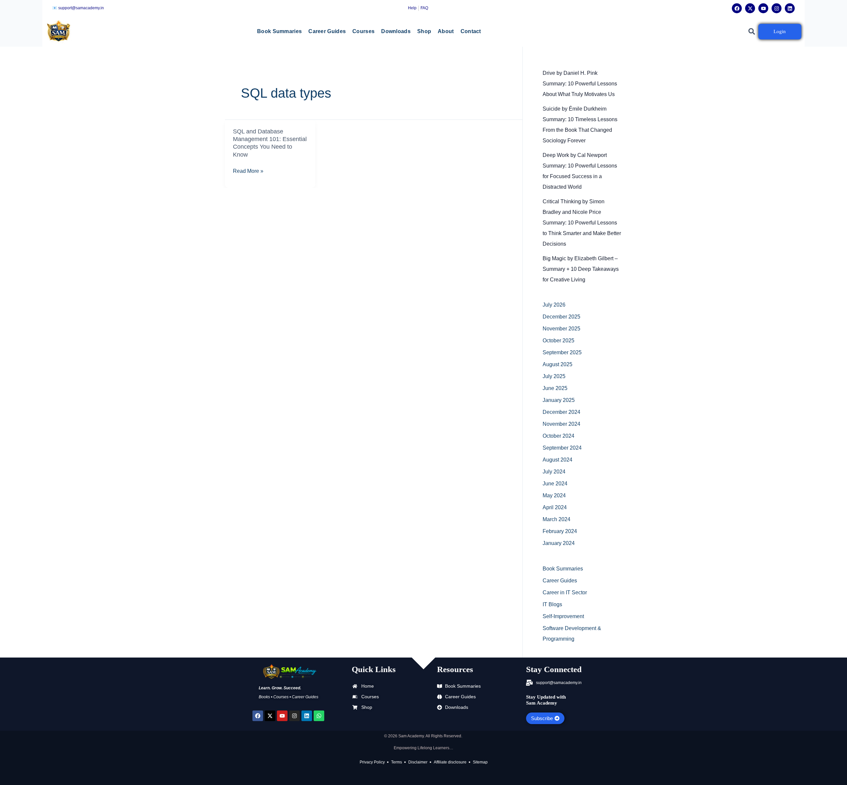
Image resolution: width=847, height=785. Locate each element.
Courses (363, 31)
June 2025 (555, 388)
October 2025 (558, 340)
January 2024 (559, 543)
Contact (471, 31)
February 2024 (560, 531)
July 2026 (554, 305)
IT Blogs (552, 604)
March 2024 (556, 519)
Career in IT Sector (565, 592)
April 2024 (555, 507)
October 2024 (558, 436)
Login (780, 31)
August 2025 (557, 364)
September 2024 (562, 448)
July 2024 (554, 471)
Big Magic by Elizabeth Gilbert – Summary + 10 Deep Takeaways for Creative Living (581, 269)
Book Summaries (279, 31)
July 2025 (554, 376)
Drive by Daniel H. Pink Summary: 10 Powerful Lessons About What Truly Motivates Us (580, 83)
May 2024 (554, 495)
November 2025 (561, 328)
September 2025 (562, 352)
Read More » (248, 171)
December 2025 (561, 316)
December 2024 (561, 412)
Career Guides (327, 31)
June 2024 (555, 483)
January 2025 (559, 400)
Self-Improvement (563, 616)
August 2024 (557, 460)
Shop (424, 31)
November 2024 (561, 424)
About (446, 31)
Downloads (396, 31)
